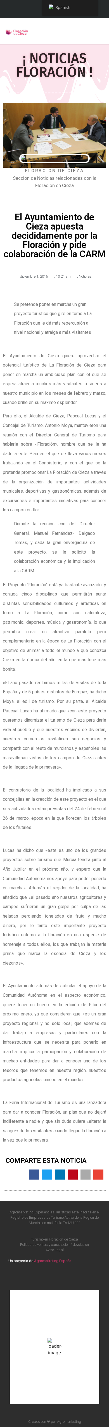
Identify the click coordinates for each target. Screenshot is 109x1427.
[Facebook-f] (48, 1276)
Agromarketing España (52, 1261)
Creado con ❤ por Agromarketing (54, 1421)
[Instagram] (60, 1276)
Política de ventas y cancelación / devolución (54, 1244)
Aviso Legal (55, 1250)
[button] (99, 31)
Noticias (85, 276)
